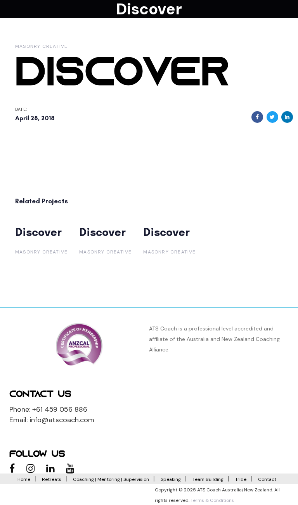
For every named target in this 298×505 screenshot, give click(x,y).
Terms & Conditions (212, 500)
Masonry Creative (41, 46)
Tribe (240, 479)
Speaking (171, 479)
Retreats (51, 479)
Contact (267, 479)
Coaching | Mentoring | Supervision (111, 479)
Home (23, 479)
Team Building (208, 479)
